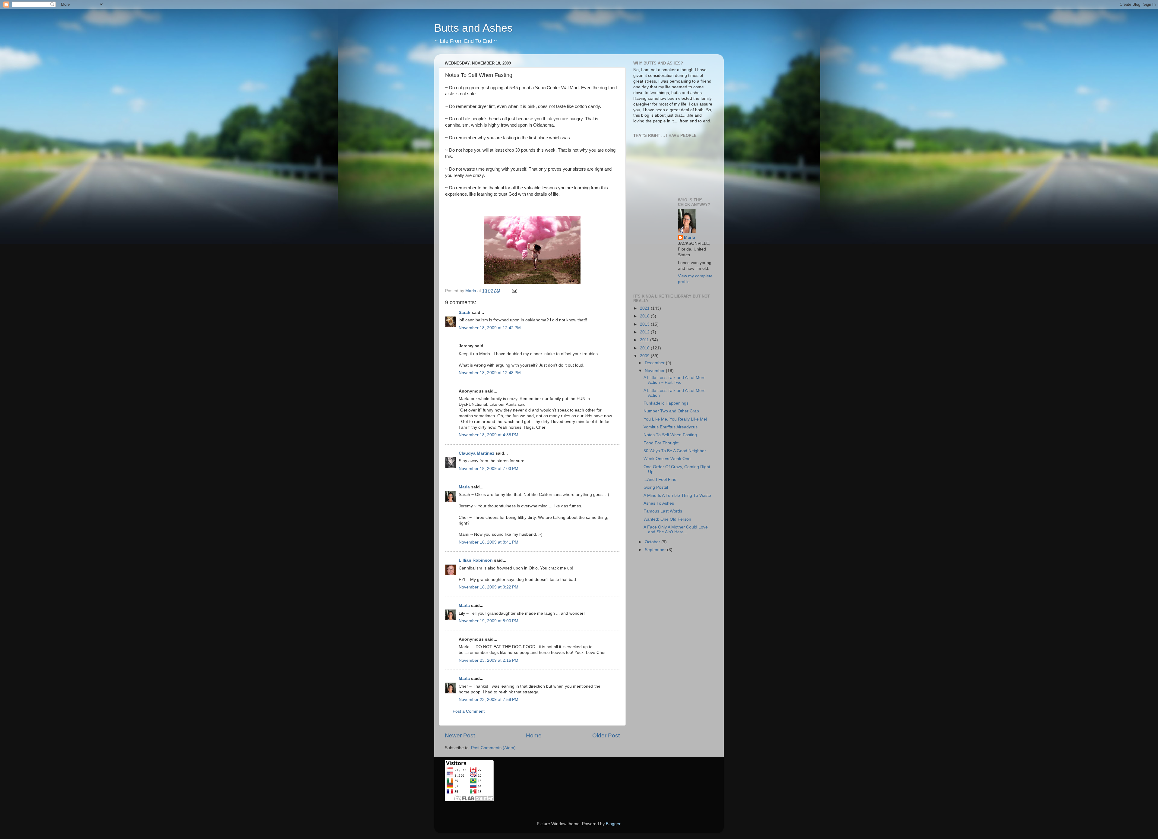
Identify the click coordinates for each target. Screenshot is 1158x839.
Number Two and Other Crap (671, 411)
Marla (464, 487)
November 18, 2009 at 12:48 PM (490, 373)
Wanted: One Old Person (667, 519)
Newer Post (460, 735)
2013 (645, 324)
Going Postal (656, 487)
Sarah (464, 312)
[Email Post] (514, 291)
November (655, 370)
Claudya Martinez (476, 453)
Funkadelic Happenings (666, 403)
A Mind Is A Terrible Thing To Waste (677, 495)
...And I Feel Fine (660, 479)
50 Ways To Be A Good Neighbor (675, 451)
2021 (645, 308)
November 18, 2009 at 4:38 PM (488, 435)
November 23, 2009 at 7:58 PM (488, 699)
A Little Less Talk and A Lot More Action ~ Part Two (675, 380)
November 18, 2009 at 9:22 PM (488, 587)
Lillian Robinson (476, 560)
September (656, 549)
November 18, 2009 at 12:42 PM (490, 328)
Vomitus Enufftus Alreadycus (671, 427)
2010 (645, 348)
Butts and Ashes (473, 28)
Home (534, 735)
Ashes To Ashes (659, 503)
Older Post (606, 735)
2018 (645, 316)
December (655, 363)
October (653, 542)
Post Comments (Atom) (493, 748)
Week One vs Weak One (667, 458)
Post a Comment (469, 711)
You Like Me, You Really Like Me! (675, 419)
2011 (645, 340)
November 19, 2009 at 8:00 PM (488, 621)
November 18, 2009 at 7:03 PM (488, 468)
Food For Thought (661, 443)
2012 (645, 332)
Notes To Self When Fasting (670, 435)
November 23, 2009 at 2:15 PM (488, 660)
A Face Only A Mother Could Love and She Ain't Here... (676, 529)
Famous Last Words (663, 511)
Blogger (613, 824)
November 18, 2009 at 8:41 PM (488, 542)
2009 (645, 356)
